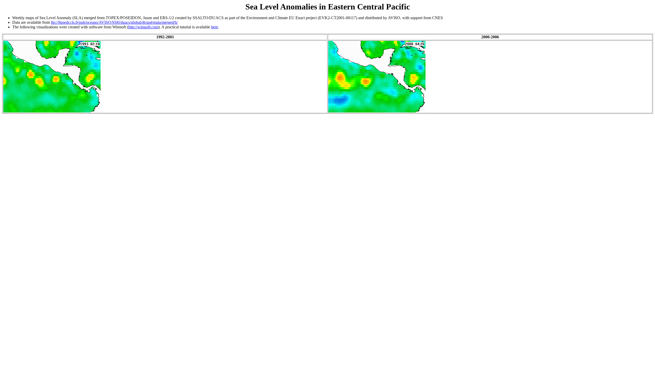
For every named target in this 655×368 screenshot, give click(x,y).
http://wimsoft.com (143, 27)
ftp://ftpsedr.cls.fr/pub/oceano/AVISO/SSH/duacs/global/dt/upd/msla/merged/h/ (114, 22)
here (214, 27)
